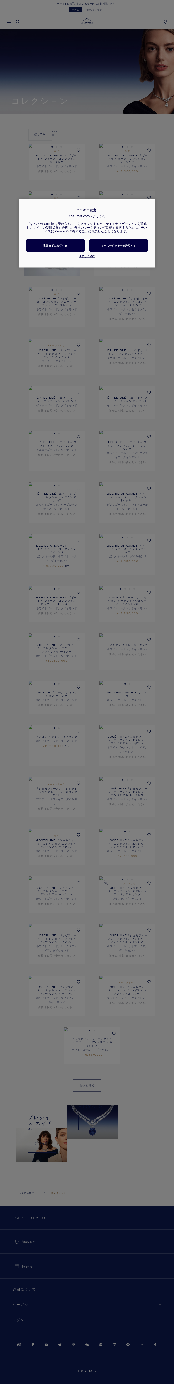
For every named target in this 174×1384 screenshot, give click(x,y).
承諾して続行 (87, 256)
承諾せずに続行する (55, 245)
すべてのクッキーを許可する (119, 245)
